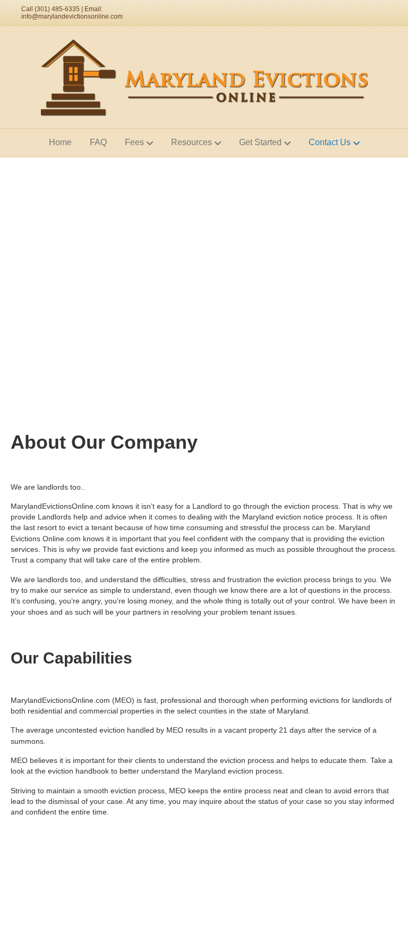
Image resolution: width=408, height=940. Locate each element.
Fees (134, 142)
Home (60, 142)
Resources (191, 142)
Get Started (260, 142)
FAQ (98, 142)
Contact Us (330, 142)
